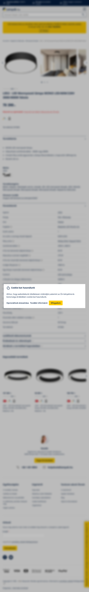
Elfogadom (56, 303)
